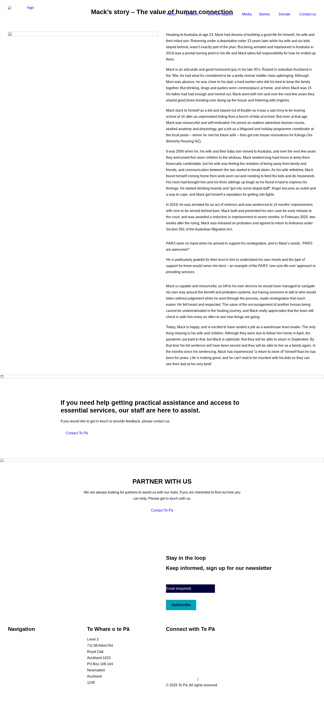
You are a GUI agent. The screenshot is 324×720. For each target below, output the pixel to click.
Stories (264, 14)
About (171, 14)
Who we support (220, 14)
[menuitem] (174, 14)
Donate (284, 14)
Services (192, 14)
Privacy (205, 679)
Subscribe (181, 605)
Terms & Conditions (181, 679)
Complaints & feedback (26, 682)
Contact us (307, 14)
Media (247, 14)
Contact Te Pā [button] (77, 433)
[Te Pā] (28, 14)
